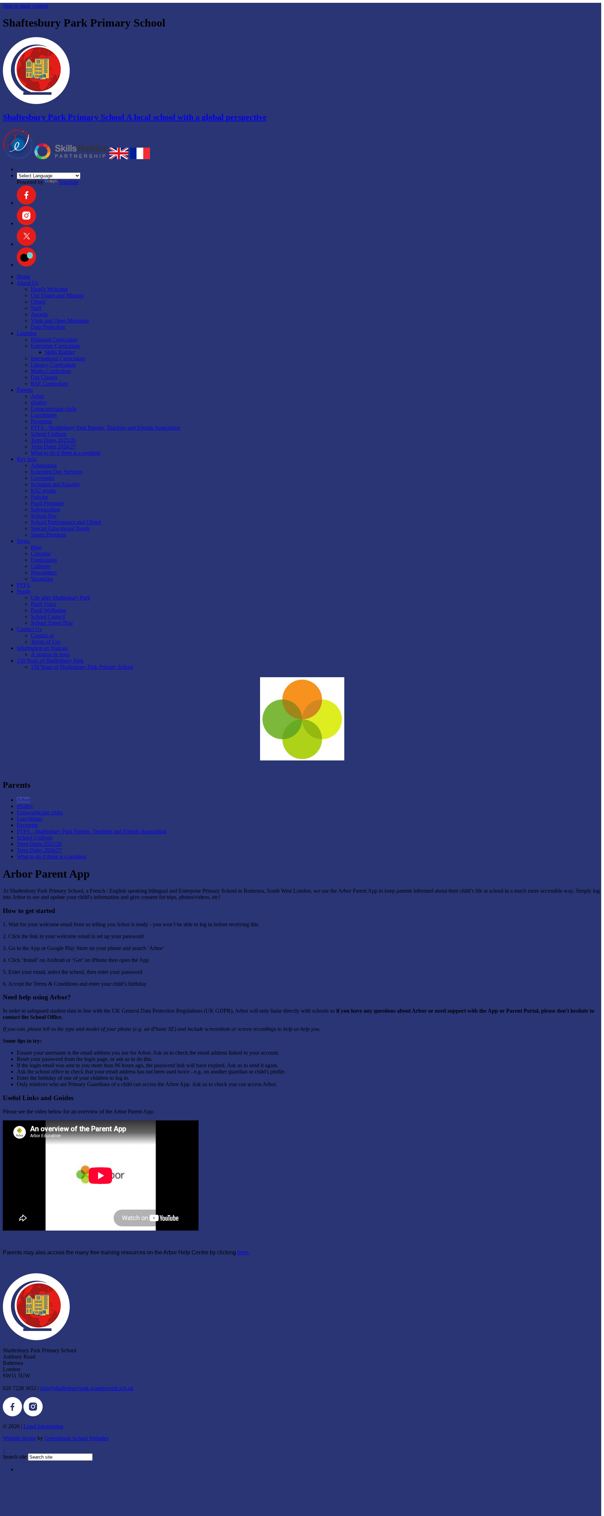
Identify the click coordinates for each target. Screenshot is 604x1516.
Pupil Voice (43, 604)
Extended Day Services (56, 472)
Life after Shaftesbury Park (60, 598)
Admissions (44, 465)
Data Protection (48, 327)
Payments (41, 421)
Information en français (42, 648)
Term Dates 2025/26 (53, 440)
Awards (39, 314)
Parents (25, 390)
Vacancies (42, 579)
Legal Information (43, 1426)
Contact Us (29, 629)
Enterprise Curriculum (55, 346)
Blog (36, 547)
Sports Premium (48, 535)
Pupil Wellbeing (48, 610)
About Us (27, 283)
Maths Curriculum (51, 371)
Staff (36, 308)
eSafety (39, 402)
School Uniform (48, 434)
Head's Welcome (49, 289)
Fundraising (44, 560)
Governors (42, 478)
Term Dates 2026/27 (53, 446)
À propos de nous (50, 654)
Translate (69, 182)
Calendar (41, 554)
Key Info (27, 459)
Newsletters (44, 572)
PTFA (23, 585)
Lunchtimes (44, 415)
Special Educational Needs (60, 528)
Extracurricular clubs (54, 409)
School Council (48, 616)
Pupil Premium (47, 503)
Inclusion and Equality (55, 484)
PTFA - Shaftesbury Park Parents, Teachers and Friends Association (105, 428)
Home (23, 276)
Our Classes (44, 377)
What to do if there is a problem (65, 453)
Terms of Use (45, 642)
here (243, 1252)
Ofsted (38, 302)
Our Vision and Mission (57, 295)
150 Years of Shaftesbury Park (50, 661)
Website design (19, 1438)
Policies (39, 497)
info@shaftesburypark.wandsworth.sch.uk (87, 1388)
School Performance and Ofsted (66, 522)
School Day (44, 516)
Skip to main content (25, 6)
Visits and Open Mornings (60, 321)
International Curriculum (58, 358)
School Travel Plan (52, 623)
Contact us (42, 635)
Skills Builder (60, 352)
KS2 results (43, 491)
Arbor (37, 396)
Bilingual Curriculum (54, 339)
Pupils (23, 591)
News (23, 541)
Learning (27, 333)
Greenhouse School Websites (76, 1438)
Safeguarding (45, 509)
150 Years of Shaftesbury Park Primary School (82, 667)
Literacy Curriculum (53, 365)
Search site (15, 1457)
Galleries (40, 566)
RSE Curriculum (49, 384)
